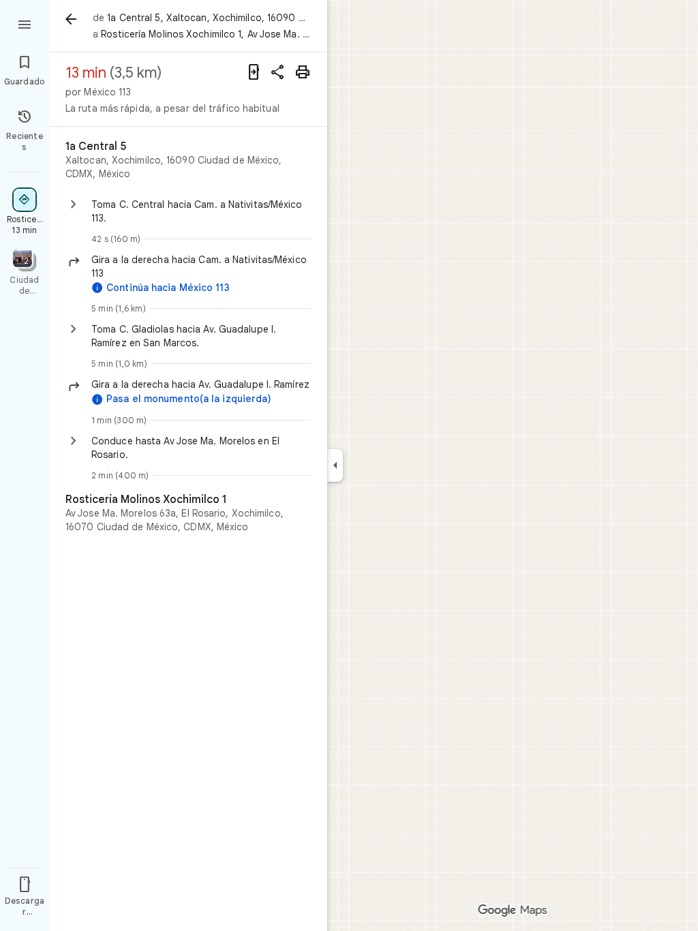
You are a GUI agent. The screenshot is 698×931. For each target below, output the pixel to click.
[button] (201, 266)
